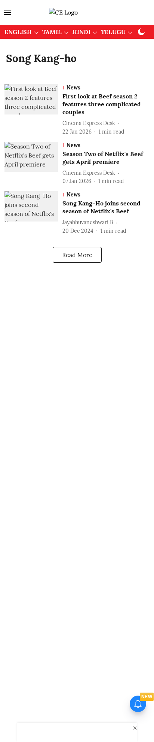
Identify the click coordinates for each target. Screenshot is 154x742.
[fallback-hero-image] (33, 109)
